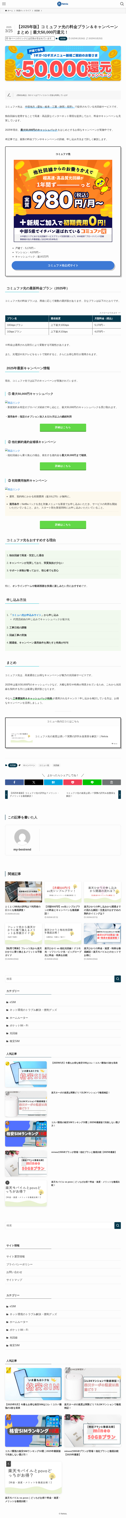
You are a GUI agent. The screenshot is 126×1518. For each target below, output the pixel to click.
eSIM (13, 1002)
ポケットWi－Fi (19, 1025)
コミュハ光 (44, 765)
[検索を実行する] (117, 978)
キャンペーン (29, 765)
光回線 (63, 38)
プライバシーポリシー (19, 1264)
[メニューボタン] (4, 4)
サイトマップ (14, 1279)
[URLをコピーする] (111, 782)
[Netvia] (63, 4)
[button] (14, 782)
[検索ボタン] (122, 4)
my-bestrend (22, 849)
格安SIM (15, 1041)
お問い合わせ (14, 1272)
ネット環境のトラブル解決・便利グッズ (33, 1009)
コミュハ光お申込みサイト (26, 615)
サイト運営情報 (15, 1256)
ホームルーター (19, 1017)
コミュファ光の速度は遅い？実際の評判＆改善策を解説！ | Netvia (71, 736)
